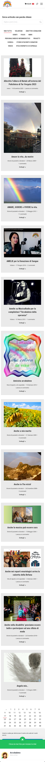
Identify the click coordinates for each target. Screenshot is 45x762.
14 (30, 713)
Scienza (10, 42)
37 (25, 723)
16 (40, 713)
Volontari (18, 31)
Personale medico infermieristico (17, 38)
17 (5, 716)
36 (20, 723)
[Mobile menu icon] (41, 4)
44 (20, 726)
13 (25, 713)
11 (15, 713)
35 (15, 723)
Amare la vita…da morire (22, 156)
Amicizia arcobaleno (22, 381)
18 (10, 716)
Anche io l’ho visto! (22, 484)
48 (40, 726)
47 (35, 726)
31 (35, 719)
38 (30, 723)
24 (40, 716)
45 (25, 726)
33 (5, 723)
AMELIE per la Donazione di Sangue (22, 261)
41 (5, 726)
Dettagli (21, 92)
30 (30, 719)
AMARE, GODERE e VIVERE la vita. (22, 207)
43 (15, 726)
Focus (23, 35)
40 (40, 723)
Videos (10, 46)
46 (30, 726)
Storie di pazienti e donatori (26, 42)
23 (35, 716)
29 (25, 719)
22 (30, 716)
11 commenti (22, 214)
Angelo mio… (22, 686)
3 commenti (22, 438)
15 (35, 713)
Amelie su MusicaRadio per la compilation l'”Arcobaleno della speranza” (22, 312)
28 (20, 719)
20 (20, 716)
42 (10, 726)
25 (5, 719)
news (30, 35)
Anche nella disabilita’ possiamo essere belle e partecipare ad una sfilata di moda (22, 628)
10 (9, 713)
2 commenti (31, 265)
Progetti (36, 38)
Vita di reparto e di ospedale (26, 46)
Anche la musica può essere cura (22, 527)
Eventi (15, 35)
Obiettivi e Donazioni (33, 31)
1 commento (22, 163)
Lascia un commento (31, 88)
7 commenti (22, 693)
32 (40, 719)
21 (25, 716)
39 (35, 723)
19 (15, 716)
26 (10, 719)
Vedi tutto (8, 31)
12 (20, 713)
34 (10, 723)
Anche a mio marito (22, 431)
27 (15, 719)
